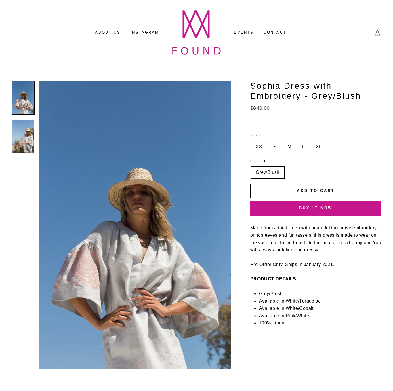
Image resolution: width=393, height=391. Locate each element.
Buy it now (316, 208)
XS (259, 146)
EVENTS (244, 32)
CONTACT (275, 32)
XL (319, 146)
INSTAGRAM (144, 32)
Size (256, 135)
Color (259, 161)
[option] (135, 225)
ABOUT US (107, 32)
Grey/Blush (268, 172)
